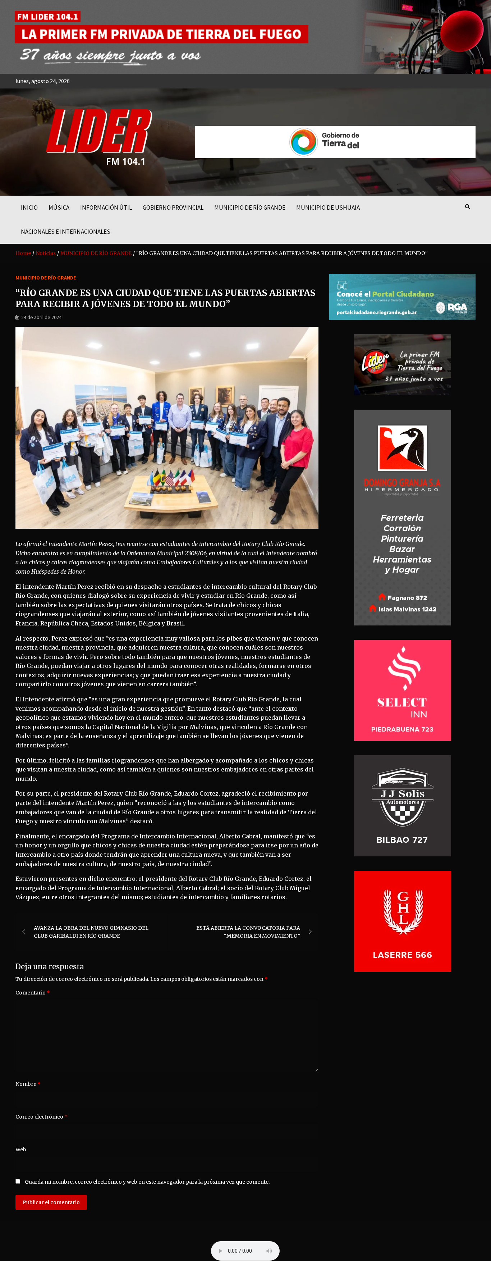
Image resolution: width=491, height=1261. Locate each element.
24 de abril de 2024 (41, 317)
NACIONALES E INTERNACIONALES (65, 232)
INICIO (29, 207)
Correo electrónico (41, 1117)
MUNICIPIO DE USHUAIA (328, 207)
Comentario (32, 992)
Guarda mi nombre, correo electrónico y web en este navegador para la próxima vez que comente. (147, 1182)
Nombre (28, 1084)
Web (20, 1149)
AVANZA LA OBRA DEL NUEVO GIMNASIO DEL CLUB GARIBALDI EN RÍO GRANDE (91, 932)
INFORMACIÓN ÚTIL (106, 207)
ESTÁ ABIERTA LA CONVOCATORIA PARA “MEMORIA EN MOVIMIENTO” (248, 932)
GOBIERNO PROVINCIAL (173, 207)
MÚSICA (59, 207)
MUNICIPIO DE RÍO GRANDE (249, 207)
